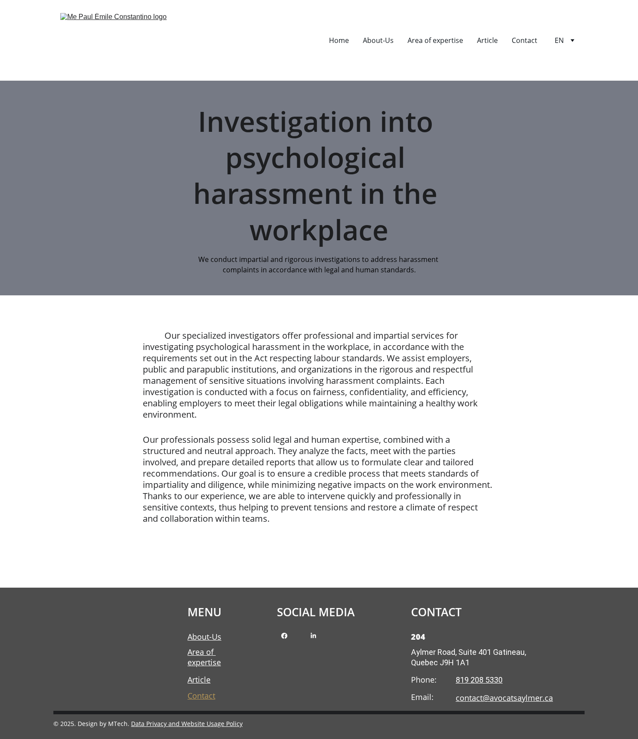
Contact (524, 40)
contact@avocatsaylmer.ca (504, 698)
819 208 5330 (479, 679)
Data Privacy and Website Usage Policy (187, 723)
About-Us (378, 40)
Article (487, 40)
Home (339, 40)
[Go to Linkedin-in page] (313, 636)
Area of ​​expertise (435, 40)
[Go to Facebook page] (284, 636)
